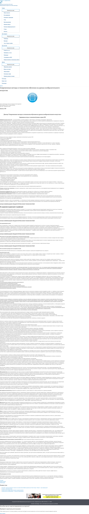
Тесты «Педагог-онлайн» (8, 43)
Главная (3, 8)
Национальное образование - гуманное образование (13, 491)
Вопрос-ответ (4, 81)
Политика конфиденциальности (9, 26)
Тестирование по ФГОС (8, 57)
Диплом (3, 62)
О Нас (5, 19)
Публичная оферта (7, 24)
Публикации (6, 55)
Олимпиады (6, 38)
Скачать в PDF (3, 108)
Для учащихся (4, 34)
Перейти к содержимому (5, 0)
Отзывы (5, 29)
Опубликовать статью (8, 52)
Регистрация (4, 83)
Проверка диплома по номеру (9, 76)
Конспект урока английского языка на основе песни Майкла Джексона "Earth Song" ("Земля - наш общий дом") (25, 487)
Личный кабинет (7, 71)
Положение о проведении (8, 17)
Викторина (6, 41)
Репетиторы (4, 78)
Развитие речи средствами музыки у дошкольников (12, 490)
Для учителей (4, 45)
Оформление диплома (8, 67)
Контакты (5, 31)
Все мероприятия (7, 15)
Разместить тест (7, 50)
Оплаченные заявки (7, 74)
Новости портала (7, 12)
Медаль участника (7, 69)
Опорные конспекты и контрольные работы (11, 59)
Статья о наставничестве (7, 488)
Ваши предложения (7, 22)
